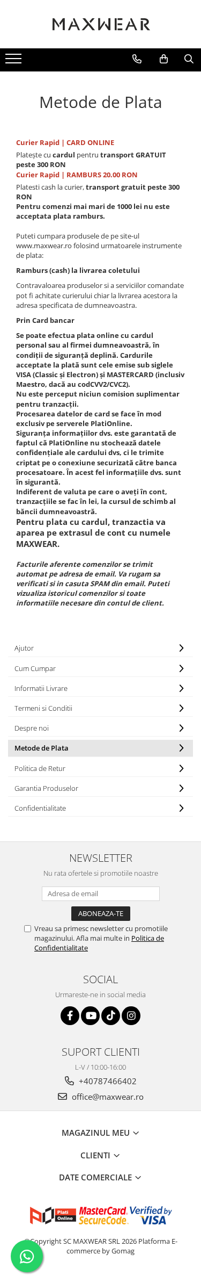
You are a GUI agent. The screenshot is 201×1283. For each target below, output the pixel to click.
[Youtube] (90, 1015)
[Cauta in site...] (189, 59)
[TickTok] (110, 1015)
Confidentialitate (40, 808)
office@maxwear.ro (107, 1096)
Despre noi (31, 728)
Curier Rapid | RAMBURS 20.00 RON (77, 174)
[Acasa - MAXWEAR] (100, 24)
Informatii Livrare (41, 688)
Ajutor (24, 648)
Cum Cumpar (35, 668)
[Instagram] (131, 1015)
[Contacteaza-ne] (137, 59)
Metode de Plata (41, 748)
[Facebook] (70, 1015)
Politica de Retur (39, 768)
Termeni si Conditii (43, 708)
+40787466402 (107, 1081)
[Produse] (14, 62)
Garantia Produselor (46, 788)
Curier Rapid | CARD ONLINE (65, 142)
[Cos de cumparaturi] (163, 59)
